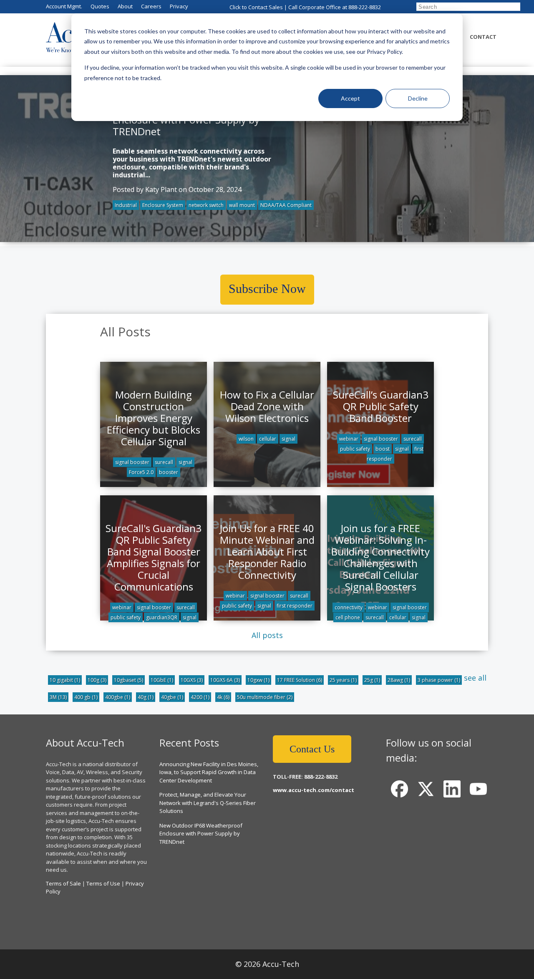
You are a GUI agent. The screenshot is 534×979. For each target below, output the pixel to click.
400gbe (117, 697)
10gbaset (128, 680)
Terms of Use (103, 883)
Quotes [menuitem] (100, 6)
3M (58, 697)
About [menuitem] (125, 6)
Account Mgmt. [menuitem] (64, 6)
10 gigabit (65, 680)
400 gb (86, 697)
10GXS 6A (225, 680)
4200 (200, 697)
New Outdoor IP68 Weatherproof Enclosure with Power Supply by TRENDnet (200, 833)
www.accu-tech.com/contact (313, 790)
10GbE (162, 680)
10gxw (258, 680)
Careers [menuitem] (151, 6)
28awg (399, 680)
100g (97, 680)
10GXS (192, 680)
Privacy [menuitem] (179, 6)
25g (372, 680)
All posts (267, 635)
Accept (350, 98)
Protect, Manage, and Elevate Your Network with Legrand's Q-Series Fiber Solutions (207, 803)
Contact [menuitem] (483, 36)
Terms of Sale (63, 883)
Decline (418, 98)
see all (475, 678)
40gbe (172, 697)
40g (146, 697)
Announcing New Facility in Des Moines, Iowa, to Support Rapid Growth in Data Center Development (208, 772)
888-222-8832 (364, 7)
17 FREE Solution (299, 680)
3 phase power (439, 680)
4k (223, 697)
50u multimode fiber (264, 697)
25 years (343, 680)
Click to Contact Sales (256, 7)
